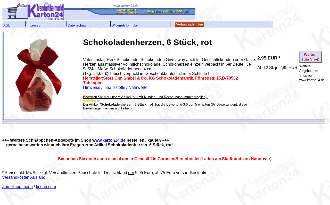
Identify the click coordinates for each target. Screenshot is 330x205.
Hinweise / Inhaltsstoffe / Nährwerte (115, 87)
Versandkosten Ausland (23, 177)
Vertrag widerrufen (189, 24)
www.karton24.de (109, 140)
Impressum (46, 186)
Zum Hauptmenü (17, 186)
